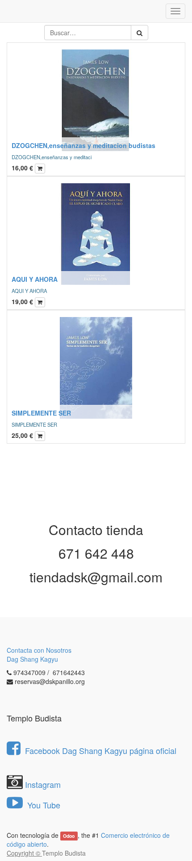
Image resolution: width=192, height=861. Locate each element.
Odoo (69, 835)
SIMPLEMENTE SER (41, 412)
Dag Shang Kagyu (32, 659)
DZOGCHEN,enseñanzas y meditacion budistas (83, 145)
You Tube (42, 805)
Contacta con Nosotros (39, 650)
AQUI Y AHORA (35, 279)
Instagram (43, 784)
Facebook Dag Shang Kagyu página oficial (100, 750)
